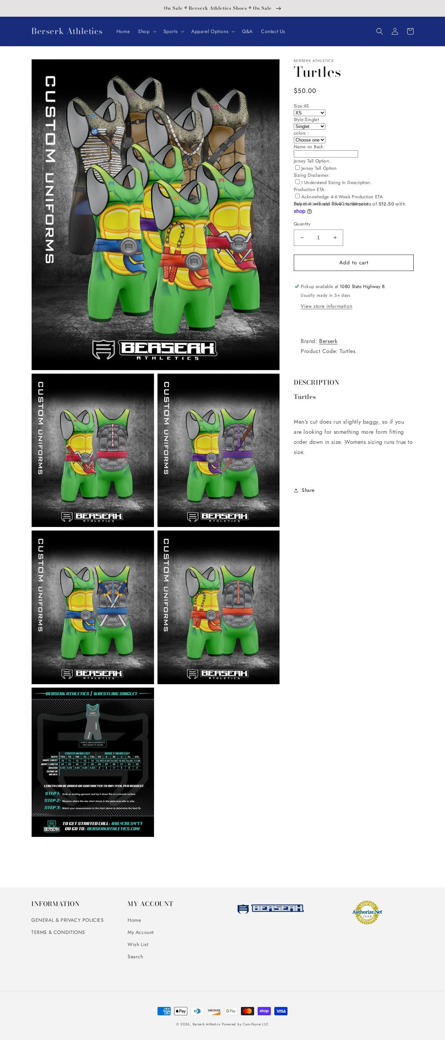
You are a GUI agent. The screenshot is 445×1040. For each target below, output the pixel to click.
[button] (146, 31)
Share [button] (308, 490)
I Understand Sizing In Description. (336, 182)
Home (134, 920)
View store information (326, 306)
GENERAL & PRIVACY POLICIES (67, 920)
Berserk (328, 341)
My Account (141, 932)
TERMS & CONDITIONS (58, 932)
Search (135, 956)
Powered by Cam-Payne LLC (245, 1024)
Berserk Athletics (206, 1024)
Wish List (138, 944)
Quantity (302, 224)
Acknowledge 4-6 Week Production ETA (342, 196)
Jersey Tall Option (319, 168)
